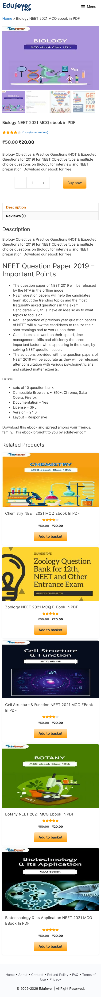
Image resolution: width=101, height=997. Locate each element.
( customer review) (35, 132)
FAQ (75, 975)
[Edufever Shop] (17, 7)
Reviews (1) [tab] (16, 216)
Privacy (55, 979)
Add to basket (50, 536)
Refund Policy (57, 975)
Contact (37, 975)
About (22, 975)
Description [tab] (16, 207)
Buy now (74, 183)
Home (7, 18)
